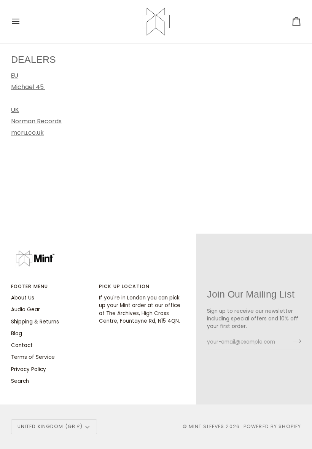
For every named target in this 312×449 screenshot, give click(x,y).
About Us (22, 297)
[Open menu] (22, 21)
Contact (22, 345)
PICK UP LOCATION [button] (124, 286)
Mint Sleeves (206, 426)
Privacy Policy (28, 369)
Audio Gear (25, 309)
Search (20, 381)
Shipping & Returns (35, 321)
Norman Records (36, 121)
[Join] (294, 341)
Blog (16, 333)
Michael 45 (28, 87)
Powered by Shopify (272, 426)
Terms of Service (33, 357)
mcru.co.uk (27, 132)
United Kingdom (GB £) (50, 426)
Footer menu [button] (29, 286)
